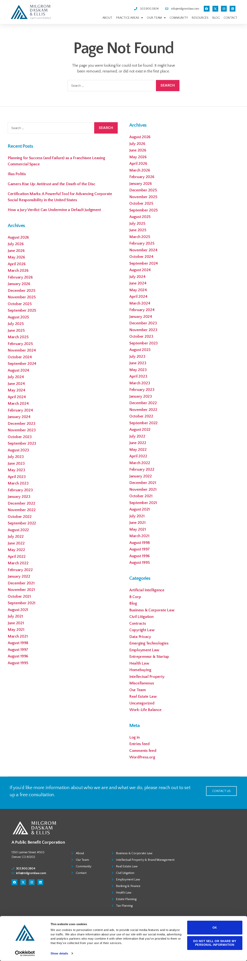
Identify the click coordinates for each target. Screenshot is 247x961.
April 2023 (16, 477)
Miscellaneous (141, 683)
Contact (230, 17)
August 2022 (18, 530)
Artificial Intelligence (146, 590)
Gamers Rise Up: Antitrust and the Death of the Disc (51, 184)
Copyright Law (142, 630)
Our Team (154, 17)
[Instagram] (224, 9)
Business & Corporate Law (151, 610)
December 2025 (21, 290)
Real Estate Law (143, 696)
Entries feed (139, 744)
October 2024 (20, 357)
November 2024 (22, 350)
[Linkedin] (232, 9)
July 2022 (16, 536)
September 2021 (21, 603)
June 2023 (16, 463)
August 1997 (18, 649)
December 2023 (21, 423)
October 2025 (20, 304)
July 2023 (16, 456)
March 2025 (18, 337)
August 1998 (18, 643)
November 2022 (22, 510)
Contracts (137, 623)
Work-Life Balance (145, 710)
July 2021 (15, 616)
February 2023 (20, 490)
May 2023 (16, 470)
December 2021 (21, 583)
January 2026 (19, 284)
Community (179, 17)
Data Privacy (140, 636)
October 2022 (20, 516)
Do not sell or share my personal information (214, 942)
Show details (59, 953)
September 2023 (22, 443)
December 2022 (21, 503)
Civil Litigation (141, 616)
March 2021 (18, 636)
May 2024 (16, 390)
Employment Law (144, 650)
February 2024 (20, 410)
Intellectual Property (146, 676)
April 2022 (16, 556)
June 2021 (16, 623)
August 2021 (18, 610)
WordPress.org (142, 757)
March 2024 (18, 403)
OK (214, 927)
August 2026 (18, 237)
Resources (200, 17)
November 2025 (22, 297)
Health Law (139, 663)
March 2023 (18, 483)
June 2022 (16, 543)
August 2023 (18, 450)
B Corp (135, 597)
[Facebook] (207, 9)
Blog (216, 17)
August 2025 (18, 317)
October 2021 (19, 596)
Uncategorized (141, 703)
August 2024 (18, 370)
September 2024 (22, 363)
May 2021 (16, 629)
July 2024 (16, 377)
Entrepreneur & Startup (149, 656)
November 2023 (22, 430)
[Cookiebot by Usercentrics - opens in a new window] (25, 953)
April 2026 (16, 264)
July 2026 (16, 244)
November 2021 (21, 589)
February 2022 (20, 570)
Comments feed (142, 750)
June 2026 (16, 250)
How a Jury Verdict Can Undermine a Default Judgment (54, 210)
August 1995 (18, 663)
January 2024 (19, 417)
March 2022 (18, 563)
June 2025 (16, 330)
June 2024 (16, 383)
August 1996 (18, 656)
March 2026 (18, 270)
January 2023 (19, 496)
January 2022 (19, 576)
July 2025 (16, 323)
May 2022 (16, 550)
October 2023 (20, 437)
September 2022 (22, 523)
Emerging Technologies (148, 643)
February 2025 (20, 344)
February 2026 (20, 277)
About (107, 17)
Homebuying (140, 670)
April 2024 (17, 397)
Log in (134, 737)
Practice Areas (127, 17)
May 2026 (16, 257)
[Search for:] (110, 86)
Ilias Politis (17, 174)
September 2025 (22, 310)
